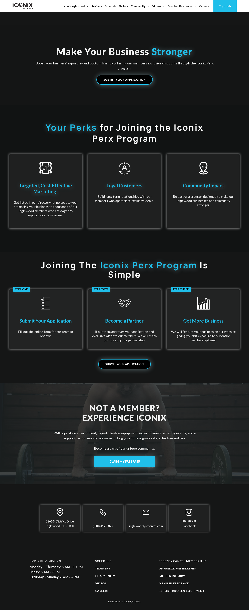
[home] (23, 6)
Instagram (189, 520)
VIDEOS (101, 583)
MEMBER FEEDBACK (174, 583)
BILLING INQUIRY (172, 575)
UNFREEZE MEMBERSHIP (177, 568)
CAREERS (102, 590)
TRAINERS (102, 568)
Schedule (110, 6)
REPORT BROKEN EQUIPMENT (182, 590)
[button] (76, 6)
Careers (204, 6)
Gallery (123, 6)
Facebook (189, 526)
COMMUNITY (105, 575)
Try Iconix (225, 6)
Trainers (96, 6)
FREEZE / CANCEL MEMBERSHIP (182, 561)
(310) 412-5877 (103, 526)
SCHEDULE (103, 561)
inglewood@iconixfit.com (146, 526)
